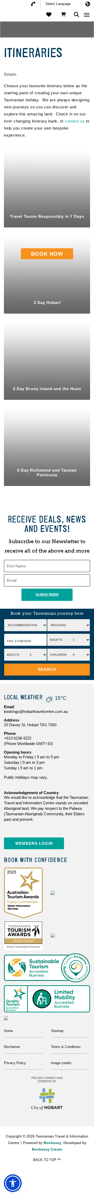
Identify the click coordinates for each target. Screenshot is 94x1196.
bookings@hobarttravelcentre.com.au (36, 711)
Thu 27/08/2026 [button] (19, 641)
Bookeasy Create (47, 1149)
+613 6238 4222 (17, 738)
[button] (47, 670)
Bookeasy (52, 1143)
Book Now (47, 253)
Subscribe (47, 595)
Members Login (34, 843)
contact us (75, 121)
